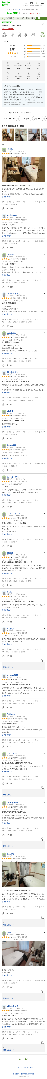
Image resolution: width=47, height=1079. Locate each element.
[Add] (42, 24)
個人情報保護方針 (27, 1074)
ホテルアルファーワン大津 (11, 25)
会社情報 (16, 1074)
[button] (8, 135)
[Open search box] (4, 112)
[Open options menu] (43, 149)
